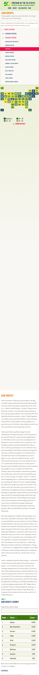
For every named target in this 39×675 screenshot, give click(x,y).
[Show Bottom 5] (8, 118)
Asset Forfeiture (9, 71)
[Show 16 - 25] (20, 121)
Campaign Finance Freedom (11, 82)
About (15, 8)
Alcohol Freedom (9, 67)
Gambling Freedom (9, 45)
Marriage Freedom (9, 56)
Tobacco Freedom (9, 52)
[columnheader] (5, 617)
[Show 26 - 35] (7, 121)
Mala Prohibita (8, 74)
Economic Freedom (10, 34)
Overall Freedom (9, 29)
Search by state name (9, 607)
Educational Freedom (10, 60)
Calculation (22, 8)
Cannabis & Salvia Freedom (11, 63)
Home (9, 8)
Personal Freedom (10, 38)
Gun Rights (8, 49)
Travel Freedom (9, 78)
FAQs (29, 8)
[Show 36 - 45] (20, 118)
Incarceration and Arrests (12, 41)
